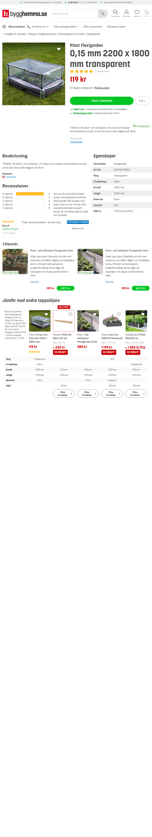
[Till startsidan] (24, 13)
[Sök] (103, 13)
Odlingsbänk (93, 34)
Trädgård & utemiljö (15, 34)
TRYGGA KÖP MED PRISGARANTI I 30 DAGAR (42, 2)
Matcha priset (101, 87)
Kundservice (115, 16)
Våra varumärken (92, 26)
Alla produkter (16, 26)
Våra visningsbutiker (65, 26)
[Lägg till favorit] (58, 49)
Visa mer (34, 282)
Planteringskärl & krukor (71, 34)
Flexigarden (76, 141)
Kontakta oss (39, 26)
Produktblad (10, 177)
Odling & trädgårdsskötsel (42, 34)
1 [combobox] (141, 100)
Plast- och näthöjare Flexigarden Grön (51, 250)
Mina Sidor (126, 16)
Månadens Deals (116, 26)
